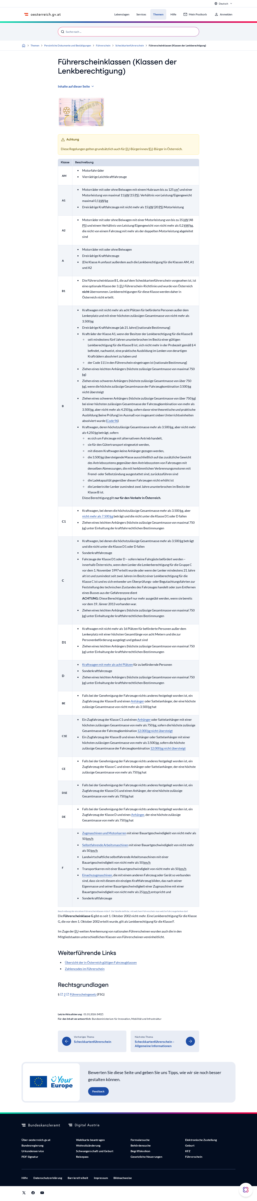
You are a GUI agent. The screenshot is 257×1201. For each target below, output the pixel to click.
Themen (35, 45)
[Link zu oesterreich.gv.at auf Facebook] (33, 1193)
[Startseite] (24, 45)
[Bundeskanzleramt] (41, 1125)
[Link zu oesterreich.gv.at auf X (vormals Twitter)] (24, 1193)
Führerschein (103, 45)
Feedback (98, 1091)
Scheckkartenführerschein (129, 45)
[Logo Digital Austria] (87, 1125)
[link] (92, 1041)
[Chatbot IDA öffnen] (246, 1190)
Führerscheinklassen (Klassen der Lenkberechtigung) (177, 45)
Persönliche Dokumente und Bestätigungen (67, 45)
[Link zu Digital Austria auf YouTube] (42, 1193)
